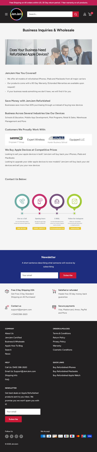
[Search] (75, 14)
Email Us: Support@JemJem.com (20, 371)
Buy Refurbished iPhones (64, 367)
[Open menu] (6, 14)
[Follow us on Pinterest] (21, 436)
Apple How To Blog (14, 346)
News (7, 354)
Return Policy (59, 337)
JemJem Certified (13, 337)
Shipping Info (11, 375)
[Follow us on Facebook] (7, 436)
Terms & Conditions (62, 333)
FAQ (7, 379)
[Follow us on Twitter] (11, 436)
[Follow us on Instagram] (16, 436)
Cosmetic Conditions (62, 350)
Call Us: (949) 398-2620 (16, 367)
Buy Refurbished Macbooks (65, 371)
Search (8, 350)
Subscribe (67, 275)
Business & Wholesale (15, 341)
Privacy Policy (59, 341)
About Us (9, 333)
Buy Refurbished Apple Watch (66, 375)
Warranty (57, 346)
